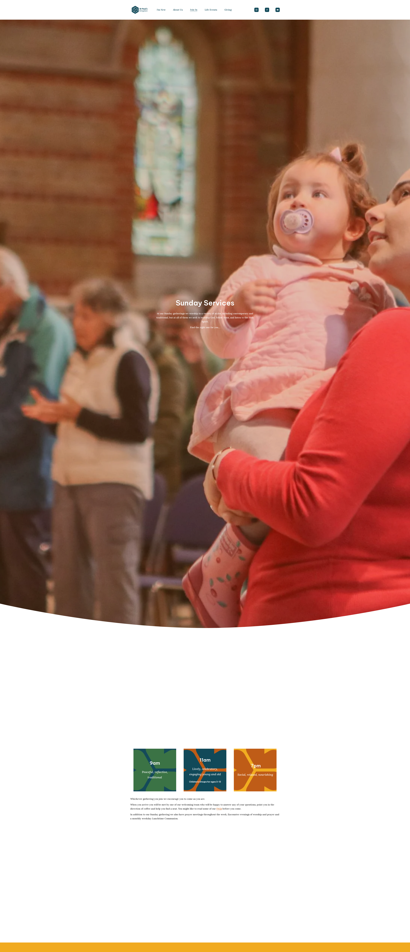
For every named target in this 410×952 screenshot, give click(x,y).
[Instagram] (256, 10)
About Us (178, 9)
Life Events (211, 9)
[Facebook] (267, 10)
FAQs (219, 808)
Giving (228, 9)
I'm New (161, 9)
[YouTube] (277, 10)
